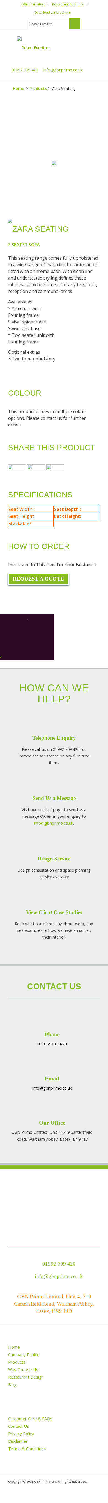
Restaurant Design (26, 1377)
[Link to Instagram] (29, 1493)
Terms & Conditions (27, 1448)
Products (38, 88)
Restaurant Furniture (68, 4)
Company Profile (24, 1354)
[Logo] (54, 47)
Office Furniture (33, 4)
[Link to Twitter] (12, 1493)
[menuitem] (33, 4)
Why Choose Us (23, 1369)
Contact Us (18, 1426)
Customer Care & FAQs (30, 1418)
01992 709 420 (24, 69)
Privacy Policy (21, 1433)
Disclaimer (18, 1441)
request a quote (38, 579)
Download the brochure (53, 12)
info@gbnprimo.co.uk (62, 69)
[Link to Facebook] (20, 1493)
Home (18, 88)
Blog (12, 1384)
